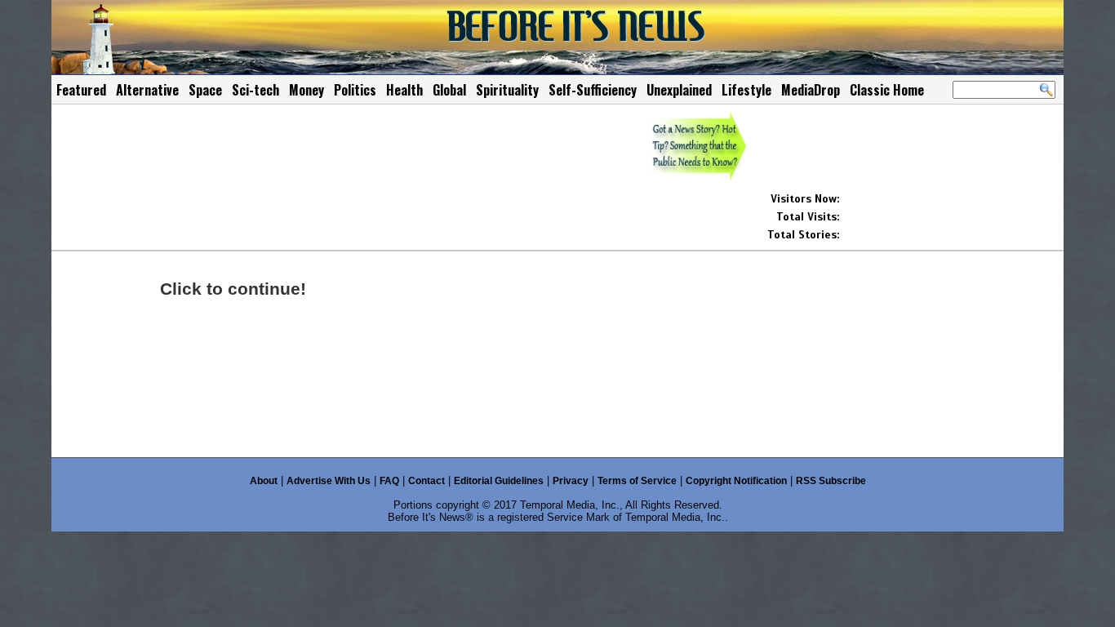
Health (404, 90)
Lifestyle (746, 90)
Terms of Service (637, 481)
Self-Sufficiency (593, 90)
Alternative (147, 90)
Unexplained (679, 90)
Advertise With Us (329, 481)
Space (205, 90)
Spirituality (507, 90)
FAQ (389, 481)
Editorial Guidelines (499, 481)
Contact (426, 481)
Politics (355, 90)
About (264, 481)
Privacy (571, 481)
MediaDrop (810, 90)
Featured (81, 90)
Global (449, 90)
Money (306, 90)
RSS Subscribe (831, 481)
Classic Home (887, 90)
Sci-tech (255, 90)
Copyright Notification (736, 481)
